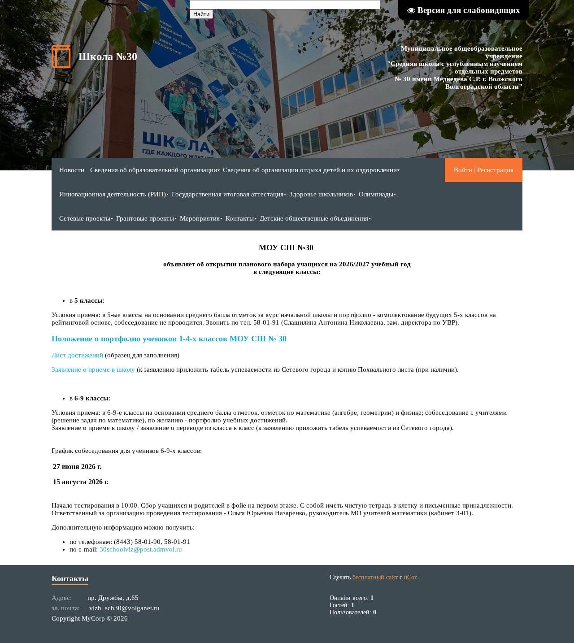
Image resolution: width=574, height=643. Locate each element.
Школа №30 (107, 56)
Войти (463, 170)
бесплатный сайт (375, 577)
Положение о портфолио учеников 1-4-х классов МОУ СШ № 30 (169, 338)
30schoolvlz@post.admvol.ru (141, 549)
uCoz (410, 577)
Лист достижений (78, 355)
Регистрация (495, 170)
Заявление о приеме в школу (93, 369)
